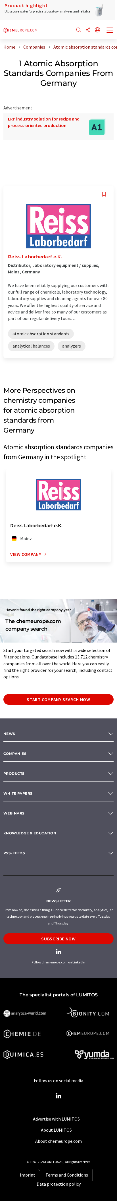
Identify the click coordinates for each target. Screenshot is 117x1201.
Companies (14, 753)
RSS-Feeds (14, 853)
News (9, 734)
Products (14, 773)
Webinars (14, 813)
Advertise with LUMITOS (56, 1119)
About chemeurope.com (58, 1141)
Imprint (27, 1175)
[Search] (79, 30)
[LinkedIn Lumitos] (58, 1096)
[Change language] (97, 30)
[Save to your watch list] (104, 194)
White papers (18, 793)
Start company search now (58, 699)
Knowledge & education (29, 833)
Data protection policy (59, 1184)
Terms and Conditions (66, 1175)
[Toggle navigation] (110, 30)
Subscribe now (58, 939)
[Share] (88, 30)
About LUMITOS (56, 1130)
